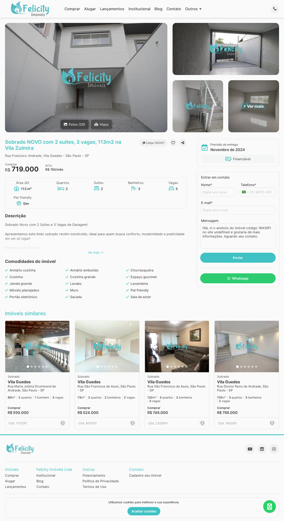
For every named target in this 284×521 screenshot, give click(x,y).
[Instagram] (274, 449)
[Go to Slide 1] (28, 366)
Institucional (139, 9)
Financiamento (94, 475)
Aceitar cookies (144, 511)
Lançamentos (112, 9)
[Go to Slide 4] (39, 367)
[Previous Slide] (9, 346)
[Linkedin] (262, 449)
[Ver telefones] (275, 9)
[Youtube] (250, 449)
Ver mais (94, 252)
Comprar (72, 9)
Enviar (238, 258)
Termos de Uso (94, 487)
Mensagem (210, 221)
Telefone (248, 185)
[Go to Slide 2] (32, 367)
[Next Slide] (65, 346)
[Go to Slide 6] (47, 367)
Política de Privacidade (101, 481)
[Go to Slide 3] (35, 367)
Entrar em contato (215, 177)
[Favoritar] (173, 142)
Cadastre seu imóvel (145, 475)
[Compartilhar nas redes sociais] (182, 142)
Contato (174, 9)
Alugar (90, 9)
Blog (158, 9)
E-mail (207, 203)
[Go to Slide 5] (43, 367)
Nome (206, 185)
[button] (37, 346)
